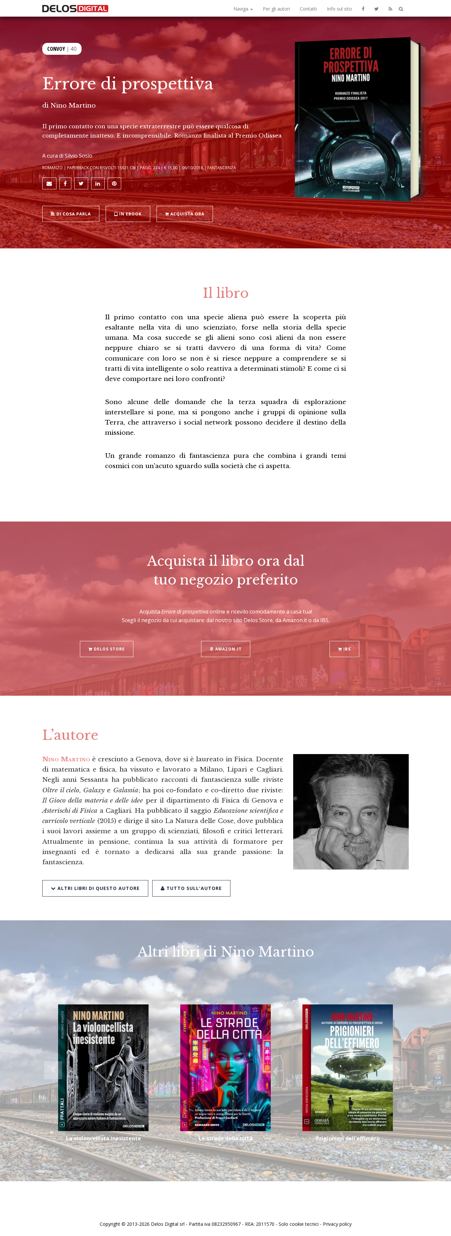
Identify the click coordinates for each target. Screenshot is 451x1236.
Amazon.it (228, 649)
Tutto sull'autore (193, 888)
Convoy (56, 48)
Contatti (308, 9)
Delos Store (108, 649)
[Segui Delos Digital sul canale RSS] (390, 8)
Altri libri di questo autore (98, 888)
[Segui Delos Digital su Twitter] (376, 8)
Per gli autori (276, 9)
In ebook (130, 214)
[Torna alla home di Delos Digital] (75, 8)
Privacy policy (337, 1224)
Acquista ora (186, 214)
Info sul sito (339, 9)
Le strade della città (226, 1138)
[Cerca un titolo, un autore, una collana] (401, 9)
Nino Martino (73, 105)
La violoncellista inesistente (103, 1138)
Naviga (241, 9)
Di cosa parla (73, 214)
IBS (346, 649)
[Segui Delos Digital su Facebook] (363, 8)
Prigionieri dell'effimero (348, 1138)
